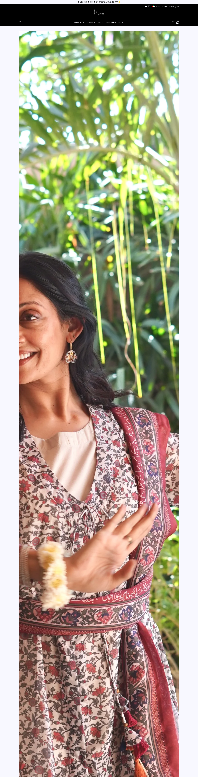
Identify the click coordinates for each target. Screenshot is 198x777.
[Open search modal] (20, 22)
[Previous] (71, 2)
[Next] (126, 2)
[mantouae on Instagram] (149, 6)
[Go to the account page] (173, 22)
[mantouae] (99, 13)
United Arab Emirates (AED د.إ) (166, 6)
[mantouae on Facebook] (146, 6)
